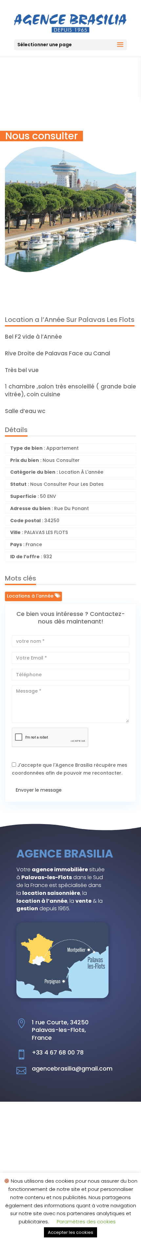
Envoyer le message (39, 790)
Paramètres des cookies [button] (86, 1221)
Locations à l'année (31, 596)
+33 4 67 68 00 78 (58, 1052)
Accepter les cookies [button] (70, 1232)
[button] (130, 124)
